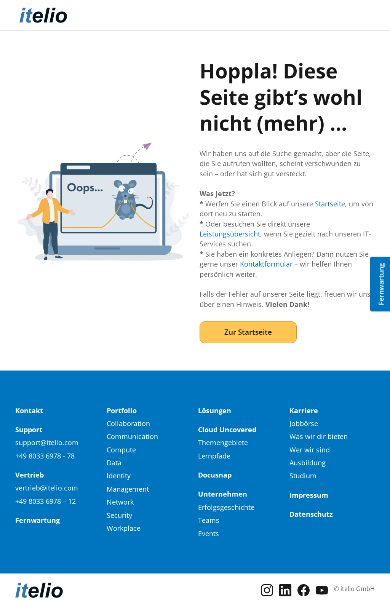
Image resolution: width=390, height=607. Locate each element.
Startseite (330, 203)
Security (119, 515)
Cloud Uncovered (227, 429)
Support (28, 429)
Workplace (124, 528)
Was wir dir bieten (318, 436)
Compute (121, 449)
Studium (302, 475)
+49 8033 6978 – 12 (45, 501)
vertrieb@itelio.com (46, 487)
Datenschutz (311, 514)
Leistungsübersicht (230, 233)
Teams (208, 520)
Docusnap (215, 474)
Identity (119, 475)
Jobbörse (303, 423)
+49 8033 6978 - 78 (45, 455)
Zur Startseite (248, 332)
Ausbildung (307, 462)
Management (128, 489)
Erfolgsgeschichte (226, 507)
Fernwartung (37, 520)
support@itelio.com (46, 442)
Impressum (308, 495)
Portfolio (122, 410)
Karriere (303, 410)
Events (208, 533)
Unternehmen (222, 493)
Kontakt (29, 410)
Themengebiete (223, 442)
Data (114, 462)
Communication (132, 436)
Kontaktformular (267, 263)
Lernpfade (214, 455)
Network (120, 501)
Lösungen (214, 410)
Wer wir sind (309, 449)
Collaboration (128, 423)
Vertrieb (29, 474)
